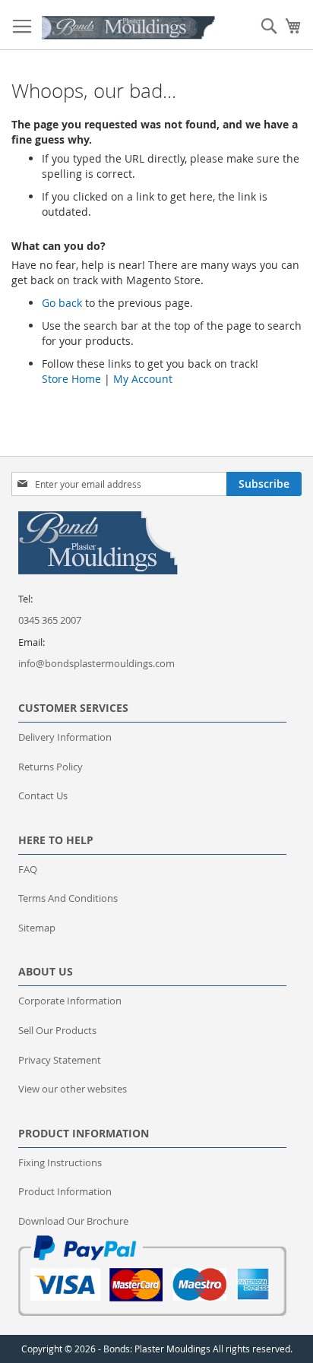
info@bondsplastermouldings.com (96, 663)
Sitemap (36, 927)
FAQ (27, 869)
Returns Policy (50, 766)
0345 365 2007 (49, 620)
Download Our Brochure (73, 1221)
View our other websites (72, 1089)
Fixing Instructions (60, 1162)
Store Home (71, 379)
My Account (142, 379)
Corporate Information (70, 1000)
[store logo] (129, 28)
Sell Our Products (57, 1030)
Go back (62, 303)
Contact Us (43, 795)
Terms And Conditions (68, 898)
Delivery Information (65, 737)
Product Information (65, 1191)
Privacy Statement (59, 1060)
